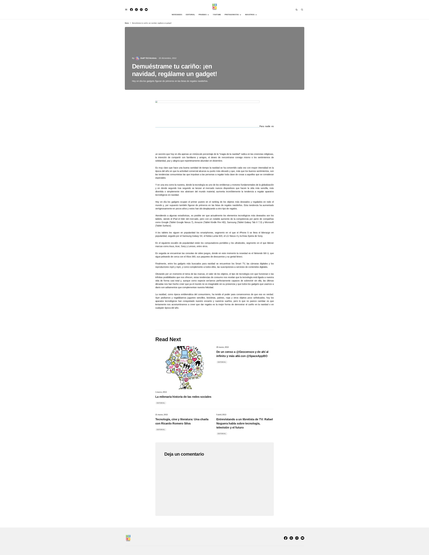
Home (127, 23)
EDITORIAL (161, 403)
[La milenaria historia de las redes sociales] (184, 367)
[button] (126, 9)
